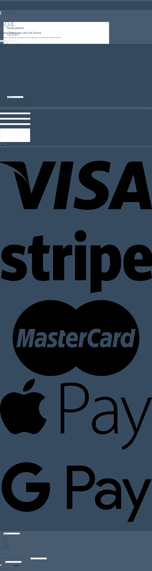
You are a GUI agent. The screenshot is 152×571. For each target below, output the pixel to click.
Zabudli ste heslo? (6, 569)
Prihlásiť (16, 565)
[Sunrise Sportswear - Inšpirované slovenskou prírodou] (7, 13)
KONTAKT (7, 93)
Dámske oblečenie (16, 44)
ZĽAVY (6, 89)
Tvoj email (3, 117)
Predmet (3, 122)
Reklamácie (7, 86)
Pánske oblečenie (15, 27)
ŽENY (5, 539)
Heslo (2, 562)
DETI (5, 541)
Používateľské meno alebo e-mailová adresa (15, 558)
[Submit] (7, 99)
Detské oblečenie (15, 62)
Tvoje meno (4, 111)
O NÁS (6, 543)
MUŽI (5, 537)
